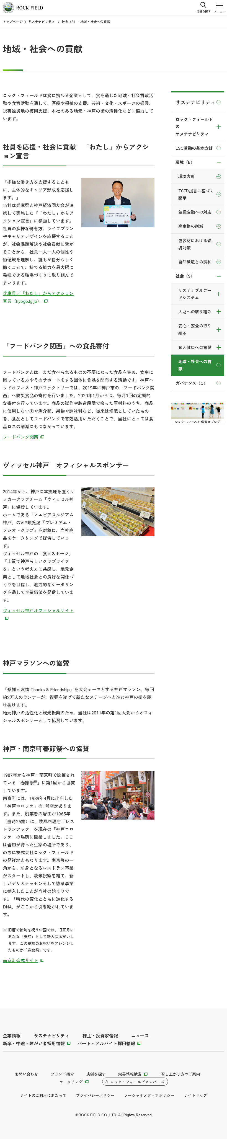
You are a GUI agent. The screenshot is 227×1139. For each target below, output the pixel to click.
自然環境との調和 (194, 262)
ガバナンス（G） (192, 383)
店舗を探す (96, 1074)
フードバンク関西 (20, 436)
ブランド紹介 (62, 1074)
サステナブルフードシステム (194, 293)
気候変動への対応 (194, 212)
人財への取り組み (194, 311)
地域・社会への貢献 (194, 364)
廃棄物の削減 (190, 226)
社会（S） (185, 276)
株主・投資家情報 (100, 1035)
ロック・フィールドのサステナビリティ (194, 126)
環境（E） (185, 162)
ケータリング (70, 1081)
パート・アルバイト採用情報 (106, 1043)
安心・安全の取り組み (194, 329)
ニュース (140, 1035)
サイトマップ (195, 1095)
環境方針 (186, 176)
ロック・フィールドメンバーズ (137, 1081)
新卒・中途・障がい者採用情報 (34, 1043)
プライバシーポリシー (95, 1095)
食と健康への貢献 (194, 347)
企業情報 (11, 1035)
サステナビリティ (41, 21)
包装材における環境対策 (194, 243)
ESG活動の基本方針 (194, 148)
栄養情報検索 (129, 1074)
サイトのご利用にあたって (43, 1095)
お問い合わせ (26, 1074)
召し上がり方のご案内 (180, 1074)
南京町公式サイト (20, 960)
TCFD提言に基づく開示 (196, 194)
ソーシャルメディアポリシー (149, 1095)
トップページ (13, 21)
